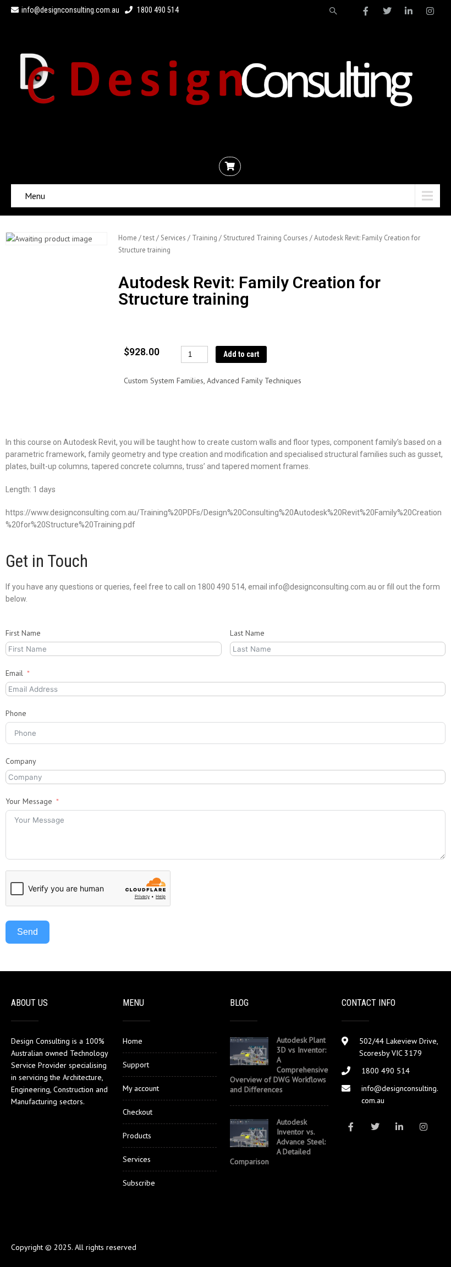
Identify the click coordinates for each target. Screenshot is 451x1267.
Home (127, 238)
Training (204, 238)
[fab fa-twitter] (387, 11)
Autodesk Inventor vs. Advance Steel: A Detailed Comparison (278, 1141)
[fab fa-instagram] (430, 11)
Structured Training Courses (265, 238)
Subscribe (139, 1183)
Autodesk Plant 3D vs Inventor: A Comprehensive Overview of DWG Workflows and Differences (279, 1064)
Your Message (29, 801)
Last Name (247, 633)
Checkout (137, 1112)
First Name (23, 633)
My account (141, 1088)
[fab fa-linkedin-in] (409, 11)
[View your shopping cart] (231, 167)
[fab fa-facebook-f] (366, 11)
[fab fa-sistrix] (333, 11)
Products (137, 1136)
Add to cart (241, 354)
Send (27, 932)
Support (136, 1065)
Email (14, 673)
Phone (16, 713)
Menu (35, 195)
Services (173, 238)
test (149, 238)
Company (21, 761)
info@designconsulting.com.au (70, 9)
